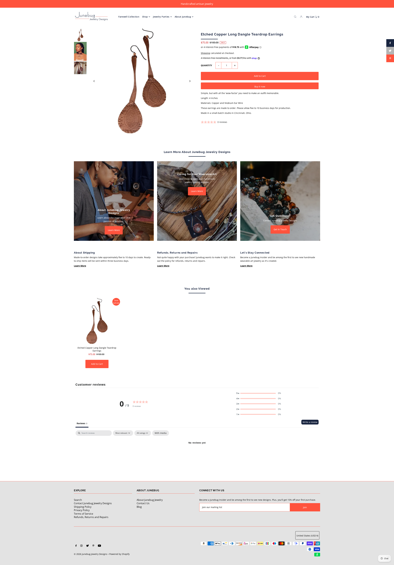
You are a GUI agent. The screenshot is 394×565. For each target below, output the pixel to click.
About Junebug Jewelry (150, 500)
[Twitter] (87, 546)
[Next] (189, 81)
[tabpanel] (197, 453)
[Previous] (94, 81)
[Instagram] (81, 546)
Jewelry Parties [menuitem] (161, 16)
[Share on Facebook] (390, 43)
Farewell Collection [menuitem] (128, 16)
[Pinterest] (93, 546)
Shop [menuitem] (145, 16)
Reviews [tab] (82, 423)
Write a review (310, 422)
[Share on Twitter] (390, 51)
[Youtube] (99, 546)
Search (78, 500)
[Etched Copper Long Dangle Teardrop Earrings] (97, 321)
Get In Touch (280, 229)
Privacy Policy (82, 510)
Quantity (206, 65)
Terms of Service (83, 513)
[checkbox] (160, 433)
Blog (139, 506)
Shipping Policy (82, 506)
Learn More (114, 230)
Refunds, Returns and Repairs (91, 517)
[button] (258, 393)
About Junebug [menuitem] (183, 16)
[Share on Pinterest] (390, 58)
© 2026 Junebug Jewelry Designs (90, 554)
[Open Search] (295, 17)
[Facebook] (76, 546)
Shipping (205, 53)
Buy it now (259, 86)
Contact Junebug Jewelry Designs (93, 503)
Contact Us (143, 503)
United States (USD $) (307, 535)
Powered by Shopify (119, 554)
